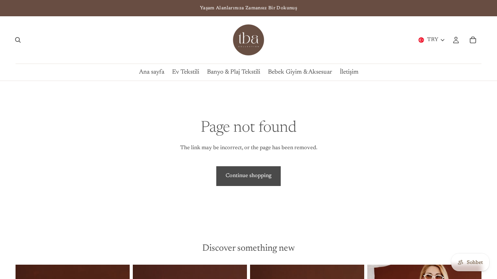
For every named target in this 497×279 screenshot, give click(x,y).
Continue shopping (248, 176)
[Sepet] (472, 39)
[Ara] (17, 39)
